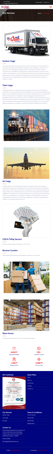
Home (39, 13)
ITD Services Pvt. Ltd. (42, 450)
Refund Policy (30, 420)
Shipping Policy (30, 423)
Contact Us (46, 2)
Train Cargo (5, 418)
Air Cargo (4, 420)
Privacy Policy (39, 2)
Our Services (30, 383)
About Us (29, 380)
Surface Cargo (6, 415)
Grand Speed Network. (16, 450)
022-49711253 (7, 1)
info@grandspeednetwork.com (11, 3)
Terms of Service (31, 415)
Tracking (29, 386)
